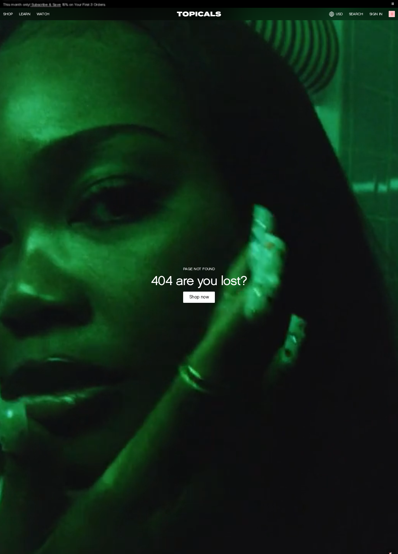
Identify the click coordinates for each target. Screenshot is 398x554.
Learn (24, 14)
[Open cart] (392, 14)
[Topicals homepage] (199, 14)
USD (339, 14)
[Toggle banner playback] (392, 3)
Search (356, 14)
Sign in (375, 14)
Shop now (199, 297)
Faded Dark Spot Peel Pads (57, 5)
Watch (43, 14)
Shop (8, 14)
